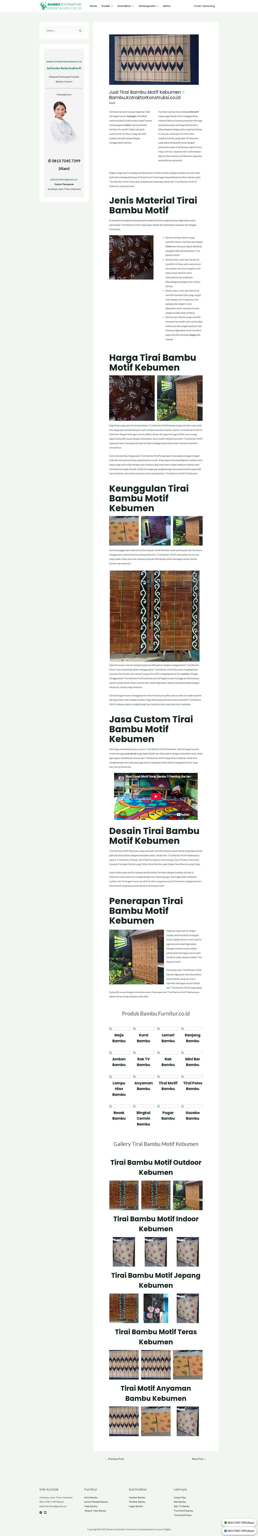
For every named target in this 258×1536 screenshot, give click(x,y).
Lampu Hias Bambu (119, 1089)
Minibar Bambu (137, 1501)
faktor (128, 125)
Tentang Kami (146, 6)
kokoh (168, 246)
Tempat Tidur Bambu (95, 1510)
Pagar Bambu (136, 1506)
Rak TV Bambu (181, 1506)
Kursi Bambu (90, 1497)
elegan (192, 334)
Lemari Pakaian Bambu (96, 1501)
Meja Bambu (90, 1506)
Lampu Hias (180, 1497)
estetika (185, 673)
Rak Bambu (180, 1501)
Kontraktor (124, 6)
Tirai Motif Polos (183, 1515)
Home (93, 6)
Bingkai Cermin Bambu (143, 1118)
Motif (112, 102)
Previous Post (114, 1458)
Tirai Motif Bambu (183, 1510)
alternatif (194, 111)
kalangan (131, 116)
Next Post (199, 1458)
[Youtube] (45, 1512)
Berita (166, 6)
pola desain (130, 753)
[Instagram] (40, 1512)
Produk (106, 6)
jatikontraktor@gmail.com (64, 179)
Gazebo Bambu (137, 1497)
